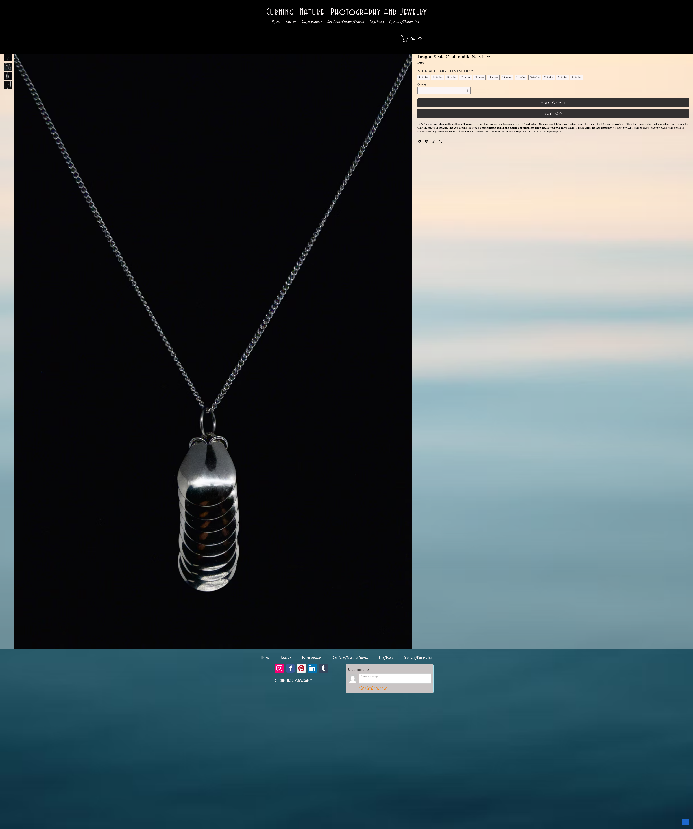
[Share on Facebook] (420, 141)
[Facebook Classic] (290, 668)
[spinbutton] (444, 90)
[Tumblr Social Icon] (323, 668)
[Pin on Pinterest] (426, 141)
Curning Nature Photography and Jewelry (346, 12)
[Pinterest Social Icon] (301, 668)
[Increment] (468, 90)
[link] (416, 38)
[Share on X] (440, 141)
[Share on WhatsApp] (433, 141)
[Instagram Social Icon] (279, 668)
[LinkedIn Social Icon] (312, 668)
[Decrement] (420, 90)
